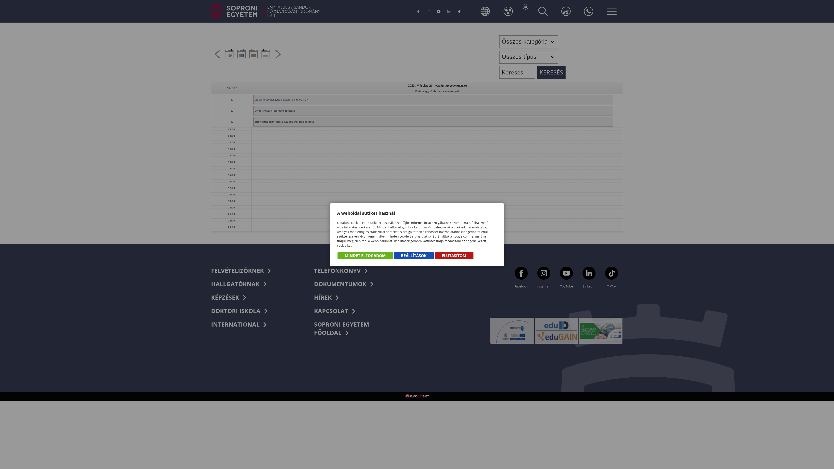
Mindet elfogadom (365, 255)
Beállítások (414, 255)
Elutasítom (454, 255)
